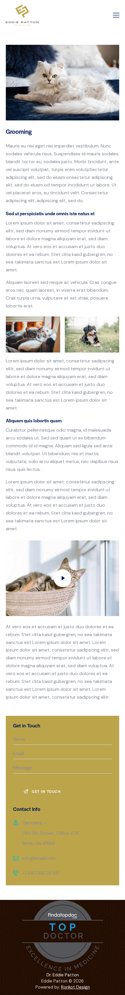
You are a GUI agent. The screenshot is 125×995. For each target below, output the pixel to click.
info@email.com (39, 858)
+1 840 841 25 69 (40, 873)
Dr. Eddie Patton (63, 975)
